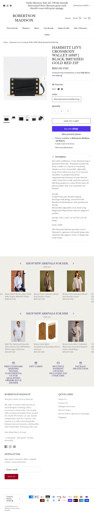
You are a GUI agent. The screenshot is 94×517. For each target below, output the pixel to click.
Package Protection (66, 406)
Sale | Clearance (80, 28)
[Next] (44, 78)
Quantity (56, 106)
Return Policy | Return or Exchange (73, 414)
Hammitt (59, 84)
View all (47, 267)
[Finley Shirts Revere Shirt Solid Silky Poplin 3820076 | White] (18, 281)
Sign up (11, 477)
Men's (36, 28)
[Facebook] (4, 6)
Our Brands (48, 28)
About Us (62, 399)
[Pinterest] (11, 6)
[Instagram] (7, 6)
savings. (59, 8)
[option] (25, 78)
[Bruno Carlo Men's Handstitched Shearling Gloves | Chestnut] (47, 331)
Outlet (47, 35)
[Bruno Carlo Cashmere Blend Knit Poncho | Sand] (76, 281)
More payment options (71, 134)
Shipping (62, 417)
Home (5, 42)
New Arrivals (12, 28)
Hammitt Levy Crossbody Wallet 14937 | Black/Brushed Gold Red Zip (34, 42)
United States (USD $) (80, 5)
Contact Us (63, 403)
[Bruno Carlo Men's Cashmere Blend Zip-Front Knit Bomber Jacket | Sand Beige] (76, 331)
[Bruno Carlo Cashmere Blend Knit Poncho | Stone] (47, 281)
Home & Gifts (63, 28)
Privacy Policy (64, 410)
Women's (26, 28)
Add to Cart (71, 121)
